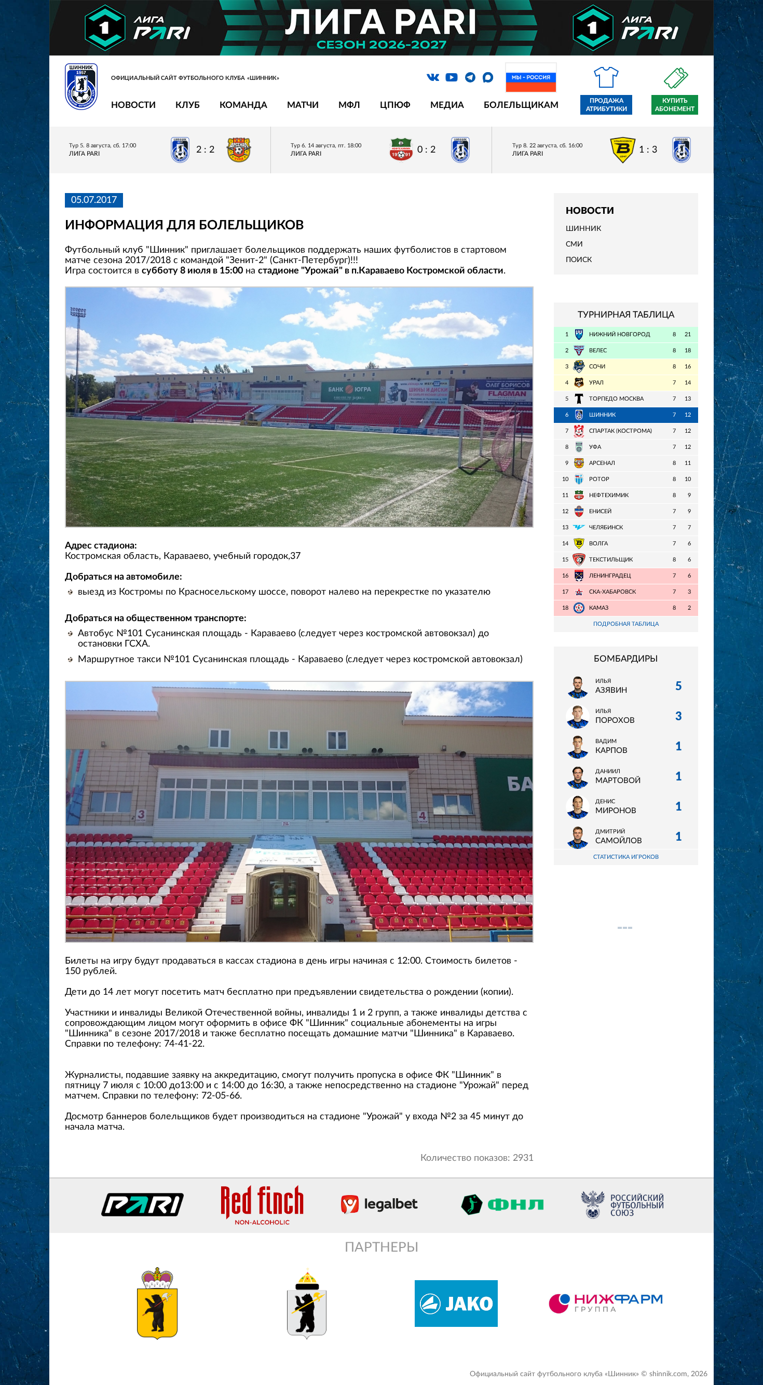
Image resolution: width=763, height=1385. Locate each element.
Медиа (447, 105)
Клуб (187, 105)
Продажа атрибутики (606, 105)
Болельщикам (521, 105)
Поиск (579, 260)
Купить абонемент (674, 105)
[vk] (433, 77)
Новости (133, 105)
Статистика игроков (626, 857)
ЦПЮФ (395, 105)
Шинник (583, 228)
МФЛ (349, 105)
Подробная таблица (626, 624)
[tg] (470, 77)
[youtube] (451, 77)
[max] (488, 77)
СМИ (574, 244)
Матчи (303, 105)
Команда (243, 105)
